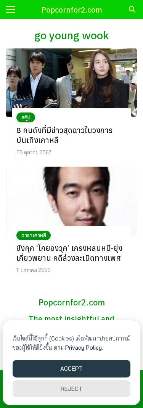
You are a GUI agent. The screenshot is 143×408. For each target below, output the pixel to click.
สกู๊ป (26, 117)
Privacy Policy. (84, 347)
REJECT (71, 388)
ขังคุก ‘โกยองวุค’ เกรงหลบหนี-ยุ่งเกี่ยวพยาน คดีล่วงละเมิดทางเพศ (69, 253)
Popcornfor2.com (71, 10)
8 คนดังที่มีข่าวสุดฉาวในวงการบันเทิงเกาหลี (64, 135)
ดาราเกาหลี (33, 235)
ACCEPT (71, 368)
